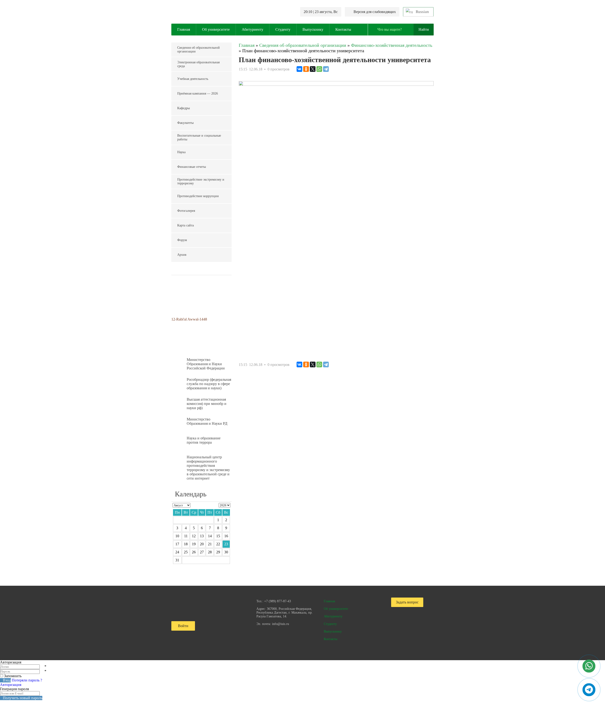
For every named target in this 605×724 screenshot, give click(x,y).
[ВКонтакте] (299, 69)
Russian (422, 11)
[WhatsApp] (319, 69)
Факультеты (185, 123)
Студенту (282, 29)
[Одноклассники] (306, 69)
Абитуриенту (252, 29)
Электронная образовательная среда (198, 64)
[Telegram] (326, 69)
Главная (183, 29)
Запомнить (13, 676)
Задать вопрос (407, 602)
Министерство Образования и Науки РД (207, 421)
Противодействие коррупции (198, 196)
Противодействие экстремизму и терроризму (200, 181)
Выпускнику (312, 29)
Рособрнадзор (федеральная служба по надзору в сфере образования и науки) (209, 383)
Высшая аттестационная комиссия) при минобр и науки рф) (206, 403)
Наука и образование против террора (203, 440)
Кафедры (183, 108)
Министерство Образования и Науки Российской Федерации (206, 364)
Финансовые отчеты (191, 167)
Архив (181, 254)
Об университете (216, 29)
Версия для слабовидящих (375, 12)
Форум (182, 240)
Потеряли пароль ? (27, 680)
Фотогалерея (186, 210)
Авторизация (10, 685)
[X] (312, 69)
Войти (183, 626)
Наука (181, 152)
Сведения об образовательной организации (198, 49)
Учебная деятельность (192, 79)
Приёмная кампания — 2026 (197, 93)
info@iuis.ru (280, 624)
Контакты (343, 29)
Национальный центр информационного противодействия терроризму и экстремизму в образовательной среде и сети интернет (208, 467)
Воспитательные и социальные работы (199, 137)
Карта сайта (185, 225)
